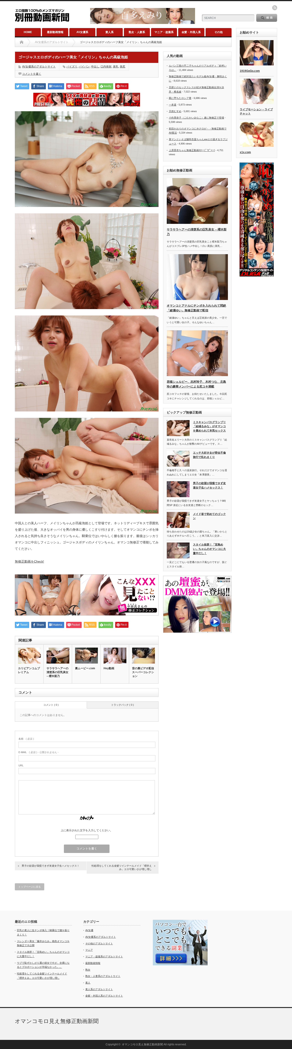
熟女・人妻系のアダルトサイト (102, 976)
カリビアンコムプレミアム (29, 670)
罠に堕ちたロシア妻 (180, 98)
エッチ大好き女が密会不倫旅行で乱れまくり (209, 455)
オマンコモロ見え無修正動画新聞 (57, 1021)
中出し (95, 66)
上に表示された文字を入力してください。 (87, 830)
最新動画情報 (55, 32)
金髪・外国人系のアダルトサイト (104, 995)
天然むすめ (175, 111)
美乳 (115, 66)
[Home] (21, 42)
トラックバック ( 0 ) (122, 704)
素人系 (109, 32)
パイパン (84, 66)
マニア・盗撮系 (164, 32)
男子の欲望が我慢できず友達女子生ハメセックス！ (50, 865)
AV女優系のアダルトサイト (39, 66)
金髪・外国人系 (191, 32)
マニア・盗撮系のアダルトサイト (104, 956)
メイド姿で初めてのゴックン (209, 516)
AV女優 (89, 930)
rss (274, 7)
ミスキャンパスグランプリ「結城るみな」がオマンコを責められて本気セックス (209, 426)
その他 (218, 32)
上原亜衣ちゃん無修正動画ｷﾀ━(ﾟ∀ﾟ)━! (192, 150)
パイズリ (71, 66)
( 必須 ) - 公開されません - (38, 752)
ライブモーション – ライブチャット (256, 111)
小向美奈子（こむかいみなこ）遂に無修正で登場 (196, 117)
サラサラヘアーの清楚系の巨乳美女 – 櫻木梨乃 (57, 672)
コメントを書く (31, 73)
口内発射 (106, 66)
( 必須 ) (26, 738)
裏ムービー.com (85, 668)
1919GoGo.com (250, 70)
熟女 (87, 969)
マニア (89, 949)
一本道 (172, 104)
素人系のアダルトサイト (99, 989)
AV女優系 (82, 32)
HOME (28, 32)
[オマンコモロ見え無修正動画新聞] (42, 20)
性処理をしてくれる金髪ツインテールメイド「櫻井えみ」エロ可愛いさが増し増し (121, 867)
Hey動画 (109, 668)
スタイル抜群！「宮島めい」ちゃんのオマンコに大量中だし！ (209, 549)
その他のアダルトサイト (99, 943)
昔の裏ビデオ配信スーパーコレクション (143, 672)
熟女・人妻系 (137, 32)
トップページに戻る (29, 886)
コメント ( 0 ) (51, 704)
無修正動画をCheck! (29, 561)
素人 (87, 982)
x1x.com (245, 152)
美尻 (122, 66)
